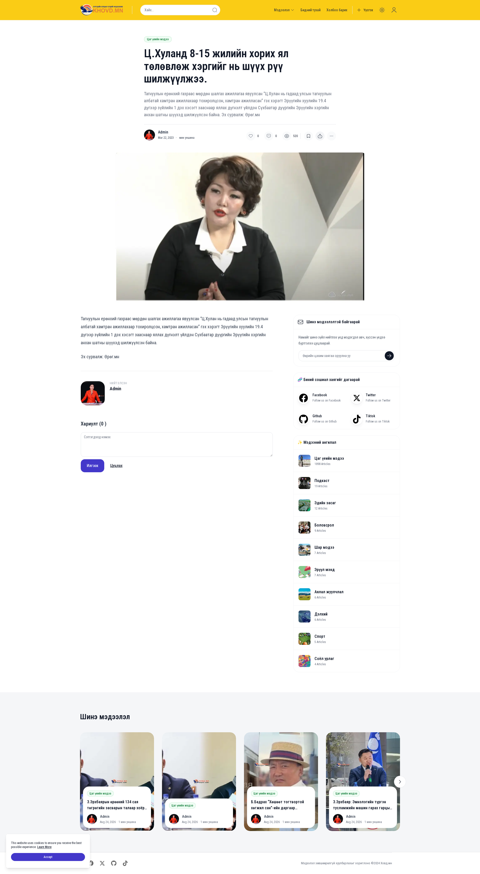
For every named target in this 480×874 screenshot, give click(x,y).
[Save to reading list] (308, 136)
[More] (320, 136)
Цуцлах (116, 465)
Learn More (44, 847)
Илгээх (92, 465)
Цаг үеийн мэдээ (158, 39)
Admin (163, 132)
